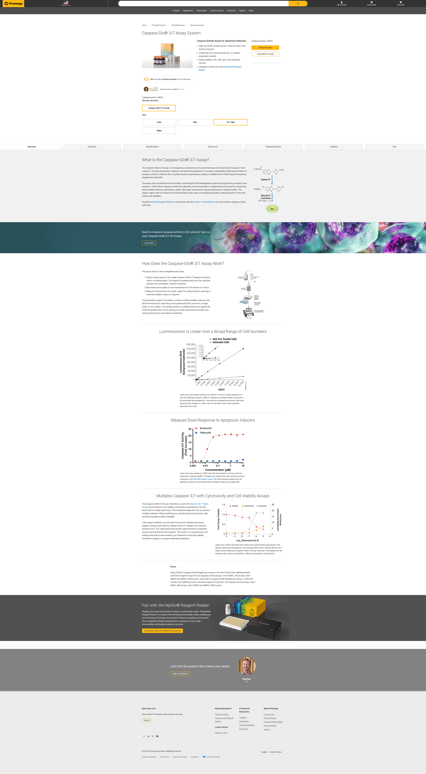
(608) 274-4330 (221, 733)
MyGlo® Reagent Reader (162, 202)
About (251, 11)
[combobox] (203, 3)
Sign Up (147, 720)
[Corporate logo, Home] (13, 3)
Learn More (149, 243)
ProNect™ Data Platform (204, 202)
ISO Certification (270, 718)
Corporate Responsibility (273, 722)
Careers (267, 729)
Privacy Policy (164, 757)
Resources (231, 11)
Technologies (201, 11)
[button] (298, 3)
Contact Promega (222, 714)
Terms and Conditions (180, 757)
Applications (188, 11)
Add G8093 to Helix (265, 54)
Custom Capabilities (247, 725)
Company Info (269, 714)
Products (176, 11)
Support (242, 11)
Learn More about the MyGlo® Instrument (162, 631)
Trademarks (194, 757)
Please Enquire (265, 47)
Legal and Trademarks (149, 757)
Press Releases (270, 726)
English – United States (271, 752)
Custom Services (217, 11)
